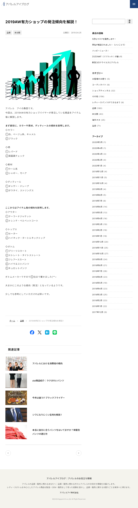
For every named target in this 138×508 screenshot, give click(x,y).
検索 (129, 21)
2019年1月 (97, 236)
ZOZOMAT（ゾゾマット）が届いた (107, 56)
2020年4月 (97, 148)
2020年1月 (97, 166)
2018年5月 (97, 283)
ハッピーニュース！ (100, 51)
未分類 (17, 32)
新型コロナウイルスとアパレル (105, 62)
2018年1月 (97, 306)
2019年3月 (97, 224)
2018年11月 (97, 248)
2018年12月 (98, 242)
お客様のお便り (99, 79)
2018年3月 (97, 294)
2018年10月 (98, 253)
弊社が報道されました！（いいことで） (109, 45)
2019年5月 (97, 212)
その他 (95, 96)
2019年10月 (98, 183)
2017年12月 (97, 312)
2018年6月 (97, 277)
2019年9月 (97, 189)
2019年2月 (97, 230)
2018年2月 (97, 300)
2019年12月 (98, 171)
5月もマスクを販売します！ (104, 39)
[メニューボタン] (134, 4)
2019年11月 (97, 177)
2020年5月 (97, 142)
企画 (9, 32)
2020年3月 (97, 154)
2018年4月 (97, 288)
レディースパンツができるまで (106, 102)
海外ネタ (96, 120)
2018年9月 (97, 259)
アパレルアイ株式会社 (69, 492)
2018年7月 (97, 271)
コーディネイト (99, 85)
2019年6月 (97, 207)
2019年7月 (97, 201)
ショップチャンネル (101, 90)
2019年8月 (97, 195)
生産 (94, 126)
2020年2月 (97, 160)
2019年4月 (97, 218)
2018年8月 (97, 265)
